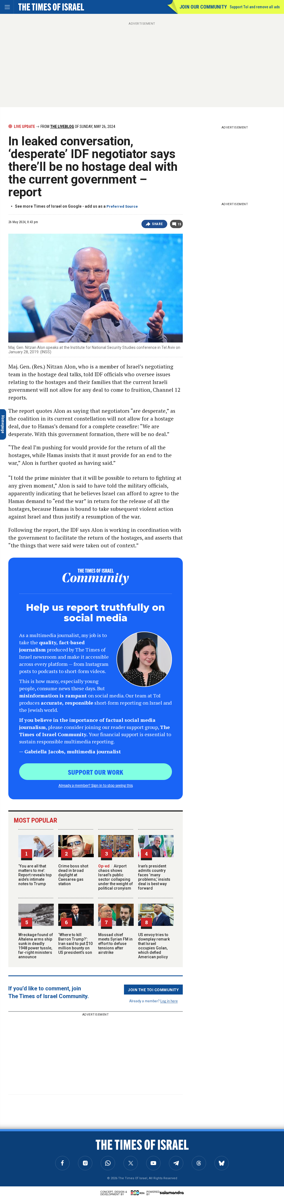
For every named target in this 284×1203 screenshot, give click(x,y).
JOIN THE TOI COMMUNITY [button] (153, 989)
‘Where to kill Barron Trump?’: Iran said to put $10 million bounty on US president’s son (75, 943)
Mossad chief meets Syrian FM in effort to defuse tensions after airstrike (115, 943)
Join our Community (203, 7)
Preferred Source (122, 206)
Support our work (95, 772)
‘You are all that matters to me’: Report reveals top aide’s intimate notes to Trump (35, 875)
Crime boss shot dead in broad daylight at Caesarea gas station (73, 875)
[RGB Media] (138, 1192)
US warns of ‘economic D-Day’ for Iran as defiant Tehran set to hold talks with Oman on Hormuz (57, 1156)
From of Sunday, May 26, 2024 (77, 126)
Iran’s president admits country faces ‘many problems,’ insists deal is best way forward (154, 877)
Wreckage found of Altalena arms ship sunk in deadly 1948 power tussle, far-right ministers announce (35, 945)
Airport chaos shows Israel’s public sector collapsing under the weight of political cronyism (115, 877)
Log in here (169, 1000)
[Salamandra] (172, 1192)
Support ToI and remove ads (255, 7)
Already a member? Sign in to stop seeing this (96, 785)
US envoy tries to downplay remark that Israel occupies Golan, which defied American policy (154, 945)
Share (157, 224)
